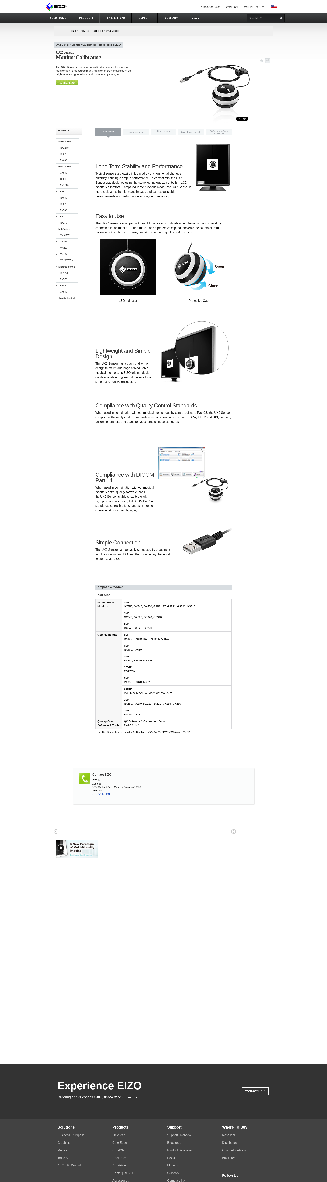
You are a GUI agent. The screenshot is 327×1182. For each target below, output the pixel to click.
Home (72, 30)
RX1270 (64, 148)
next (233, 831)
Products (84, 30)
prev (56, 831)
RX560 (63, 210)
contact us (129, 1097)
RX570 (63, 204)
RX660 (63, 160)
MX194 (63, 254)
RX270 (63, 223)
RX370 (63, 216)
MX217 (63, 248)
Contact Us (255, 1091)
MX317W (64, 235)
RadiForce (97, 30)
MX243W (64, 241)
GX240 (63, 179)
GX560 (63, 173)
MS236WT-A (66, 260)
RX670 (63, 154)
